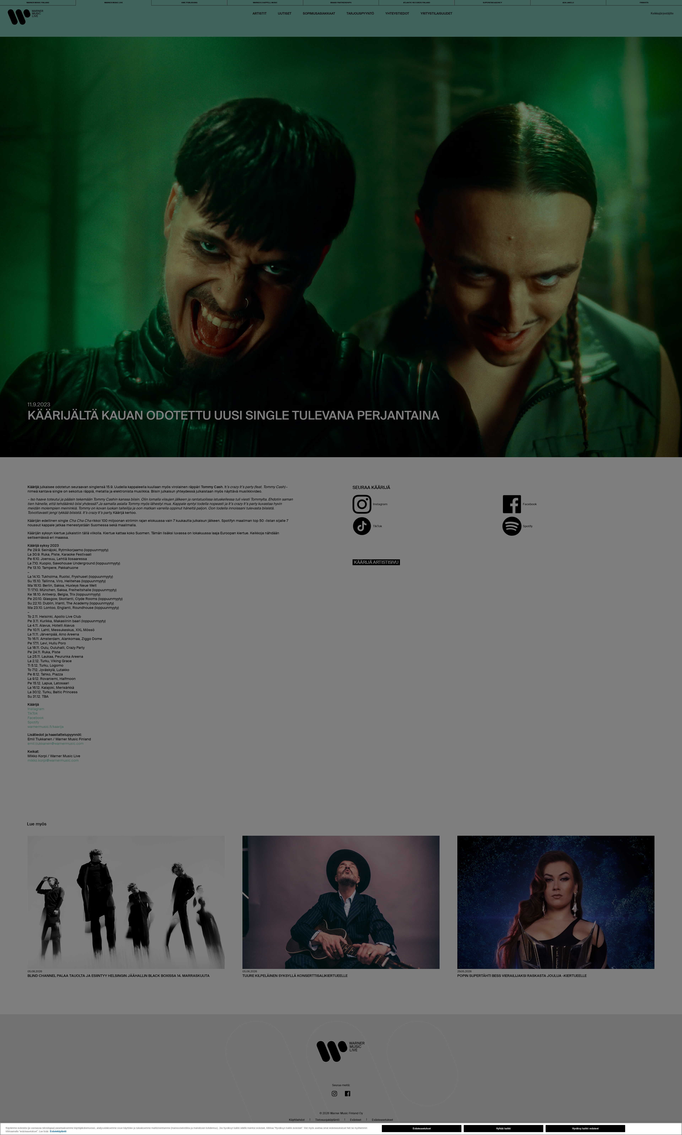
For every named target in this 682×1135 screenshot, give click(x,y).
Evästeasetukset (422, 1128)
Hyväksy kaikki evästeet (585, 1128)
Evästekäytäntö (58, 1131)
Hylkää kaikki (503, 1128)
